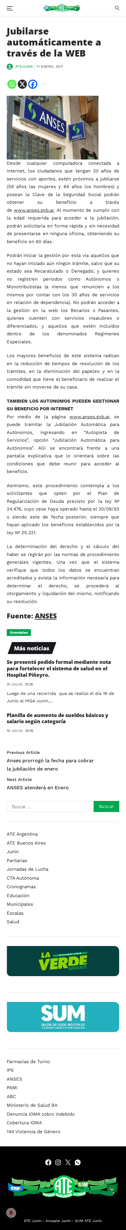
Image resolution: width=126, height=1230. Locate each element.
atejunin (24, 67)
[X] (22, 84)
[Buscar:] (47, 807)
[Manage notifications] (11, 1213)
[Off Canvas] (10, 8)
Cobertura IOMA (24, 1123)
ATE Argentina (22, 834)
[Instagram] (58, 1162)
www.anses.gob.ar (34, 210)
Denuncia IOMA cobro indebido (41, 1114)
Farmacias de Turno (28, 1061)
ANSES (46, 615)
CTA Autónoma (23, 878)
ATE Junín (32, 1221)
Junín (13, 851)
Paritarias (17, 860)
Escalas (15, 913)
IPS (10, 1070)
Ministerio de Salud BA (32, 1105)
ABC (11, 1096)
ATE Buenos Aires (26, 843)
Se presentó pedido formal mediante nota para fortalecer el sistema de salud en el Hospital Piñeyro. (59, 668)
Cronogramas (21, 886)
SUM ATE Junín (88, 1221)
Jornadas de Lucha (27, 869)
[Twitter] (68, 1162)
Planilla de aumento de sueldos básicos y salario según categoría (57, 718)
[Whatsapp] (12, 84)
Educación (18, 895)
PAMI (12, 1087)
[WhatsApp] (77, 1162)
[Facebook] (32, 84)
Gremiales (19, 632)
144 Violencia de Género (33, 1131)
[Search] (117, 8)
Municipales (20, 904)
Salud (13, 921)
